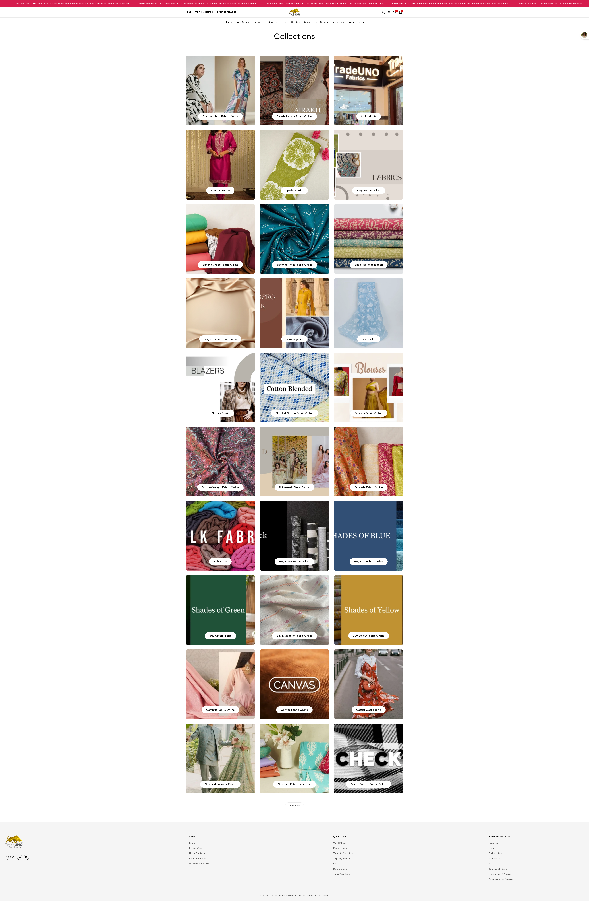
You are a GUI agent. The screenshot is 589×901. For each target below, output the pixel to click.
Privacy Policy (340, 848)
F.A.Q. (335, 863)
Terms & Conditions (343, 853)
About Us (493, 843)
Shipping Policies (341, 858)
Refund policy (340, 869)
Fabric (192, 843)
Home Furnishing (197, 853)
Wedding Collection (199, 863)
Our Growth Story (498, 869)
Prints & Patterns (197, 858)
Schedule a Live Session (501, 879)
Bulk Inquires (495, 853)
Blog (491, 848)
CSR (491, 863)
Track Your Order (342, 874)
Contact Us (494, 858)
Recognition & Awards (500, 874)
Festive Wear (195, 848)
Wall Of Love (339, 843)
